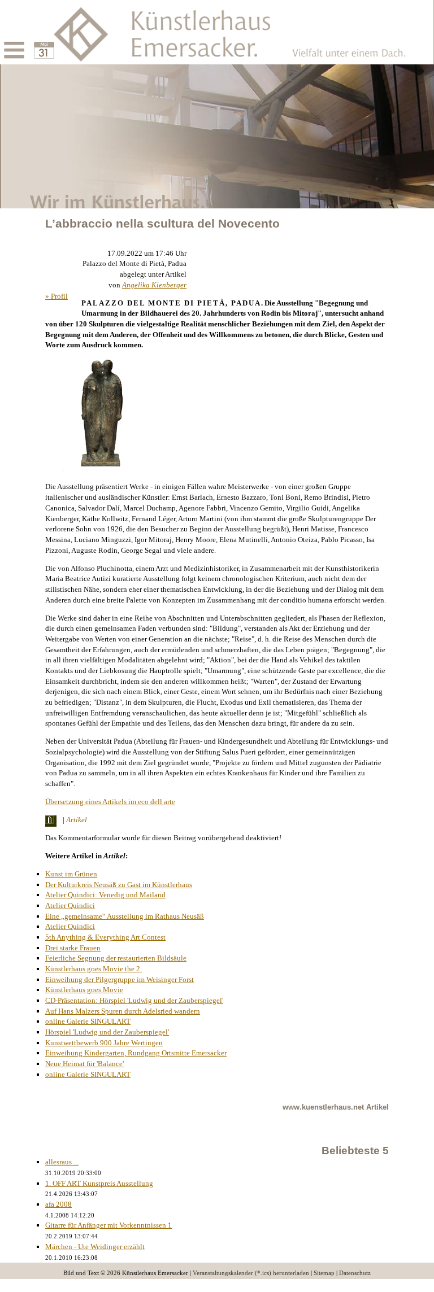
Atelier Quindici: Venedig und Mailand (105, 895)
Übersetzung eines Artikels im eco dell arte (110, 801)
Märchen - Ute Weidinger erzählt (95, 1246)
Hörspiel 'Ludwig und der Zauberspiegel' (107, 1032)
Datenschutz (355, 1273)
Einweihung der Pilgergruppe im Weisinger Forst (119, 979)
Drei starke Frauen (73, 948)
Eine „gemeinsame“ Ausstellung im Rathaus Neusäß (124, 916)
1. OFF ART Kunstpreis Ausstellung (99, 1183)
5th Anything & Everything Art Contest (105, 937)
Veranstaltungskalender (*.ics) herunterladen (251, 1273)
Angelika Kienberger (154, 285)
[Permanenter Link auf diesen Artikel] (53, 821)
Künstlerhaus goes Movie (84, 989)
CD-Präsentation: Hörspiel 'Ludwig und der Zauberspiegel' (134, 1000)
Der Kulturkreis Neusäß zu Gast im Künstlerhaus (118, 884)
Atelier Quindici (70, 905)
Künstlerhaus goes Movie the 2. (93, 968)
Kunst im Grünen (71, 874)
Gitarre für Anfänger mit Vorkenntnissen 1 (108, 1225)
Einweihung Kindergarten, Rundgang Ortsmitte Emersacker (136, 1053)
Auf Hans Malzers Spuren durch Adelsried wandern (122, 1011)
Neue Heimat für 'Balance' (84, 1063)
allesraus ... (62, 1162)
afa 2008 (58, 1204)
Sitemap (324, 1273)
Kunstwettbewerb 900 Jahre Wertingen (104, 1042)
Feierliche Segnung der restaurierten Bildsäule (115, 958)
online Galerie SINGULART (88, 1021)
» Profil (56, 296)
